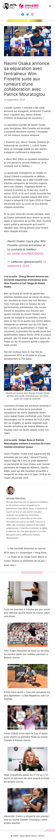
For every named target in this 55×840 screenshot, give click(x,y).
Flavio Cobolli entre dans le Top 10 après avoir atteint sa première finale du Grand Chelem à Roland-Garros (26, 737)
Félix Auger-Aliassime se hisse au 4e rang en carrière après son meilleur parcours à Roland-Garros (26, 654)
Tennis (41, 835)
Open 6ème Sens (28, 835)
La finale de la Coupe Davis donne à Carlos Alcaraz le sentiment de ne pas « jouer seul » (25, 560)
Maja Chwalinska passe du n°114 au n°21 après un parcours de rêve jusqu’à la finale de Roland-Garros (26, 778)
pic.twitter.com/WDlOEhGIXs (25, 253)
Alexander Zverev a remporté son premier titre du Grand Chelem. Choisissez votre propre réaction (26, 819)
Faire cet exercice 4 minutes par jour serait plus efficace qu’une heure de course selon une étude (27, 613)
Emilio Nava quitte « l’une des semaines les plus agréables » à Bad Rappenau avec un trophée (27, 695)
